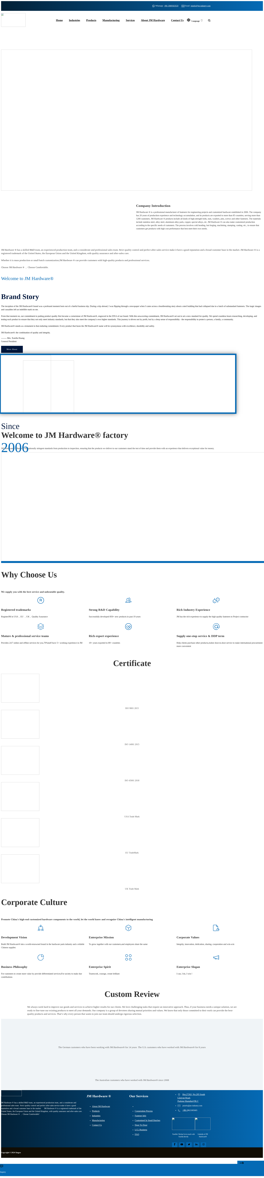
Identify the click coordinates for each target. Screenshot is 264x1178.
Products (91, 20)
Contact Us (177, 20)
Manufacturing (111, 20)
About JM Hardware (153, 20)
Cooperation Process (144, 1111)
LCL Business (141, 1130)
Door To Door (141, 1125)
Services (130, 20)
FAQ (137, 1134)
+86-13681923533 (171, 6)
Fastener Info (140, 1116)
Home (59, 20)
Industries (74, 20)
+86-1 (185, 1110)
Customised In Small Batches (147, 1120)
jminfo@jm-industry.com (201, 6)
